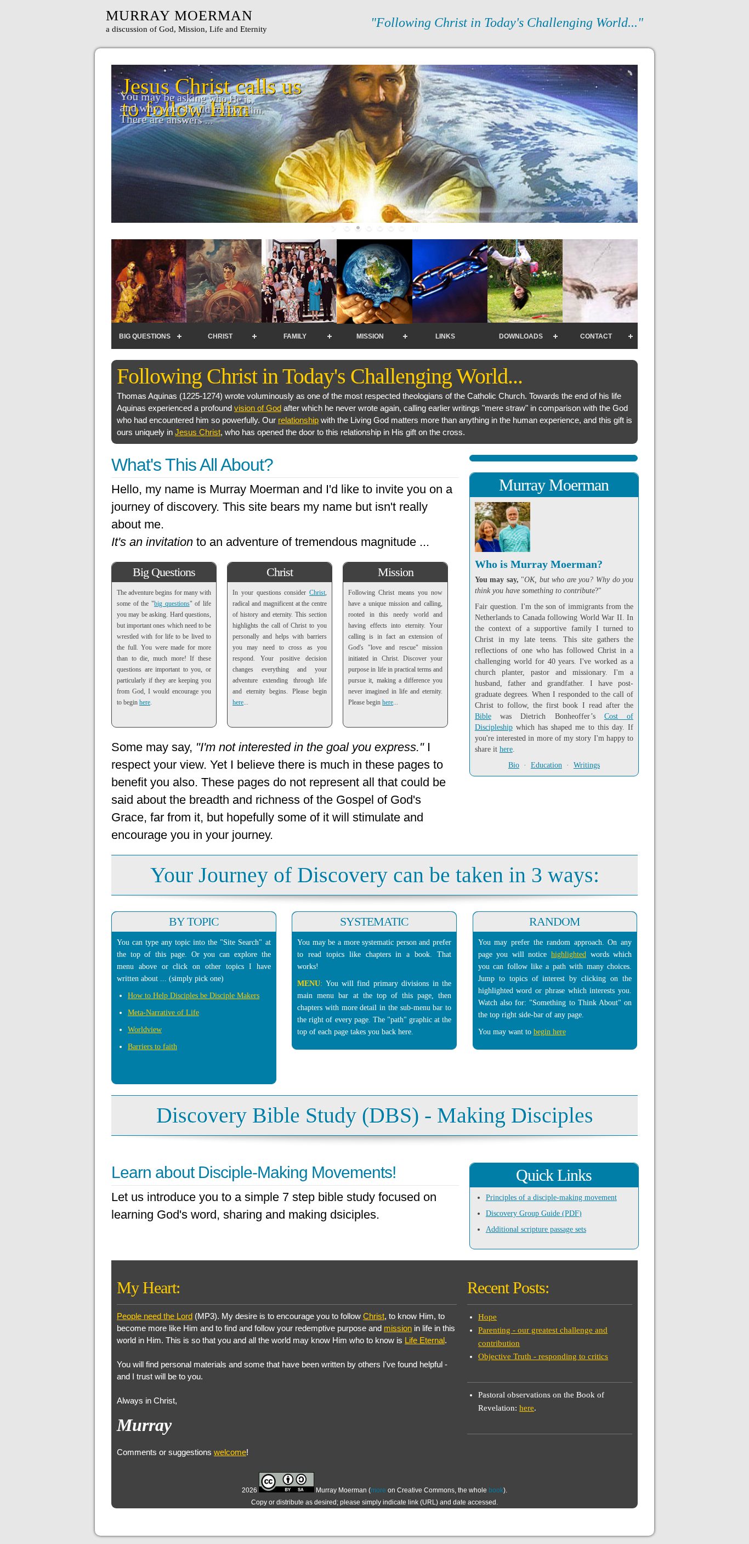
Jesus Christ (197, 432)
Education (546, 765)
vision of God (257, 408)
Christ (220, 336)
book (496, 1490)
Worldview (145, 1029)
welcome (230, 1452)
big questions (172, 603)
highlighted (568, 954)
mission (398, 1328)
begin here (550, 1032)
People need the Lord (154, 1316)
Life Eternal (425, 1340)
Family (295, 336)
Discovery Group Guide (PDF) (534, 1213)
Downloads (521, 336)
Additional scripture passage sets (536, 1229)
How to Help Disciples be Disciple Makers (193, 995)
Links (445, 336)
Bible (483, 716)
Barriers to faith (152, 1047)
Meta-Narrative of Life (163, 1012)
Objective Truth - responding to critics (543, 1356)
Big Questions (145, 336)
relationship (298, 420)
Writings (587, 765)
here (144, 702)
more (378, 1490)
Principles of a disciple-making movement (551, 1197)
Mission (370, 336)
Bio (513, 765)
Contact (596, 336)
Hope (487, 1316)
